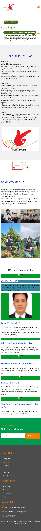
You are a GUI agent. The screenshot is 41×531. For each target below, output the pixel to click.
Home (28, 33)
